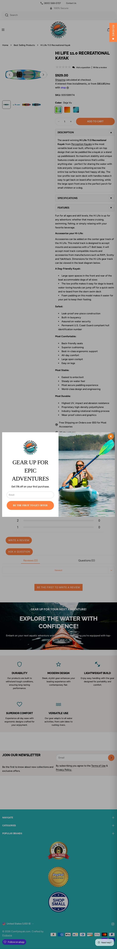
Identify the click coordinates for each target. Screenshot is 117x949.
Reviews (113, 30)
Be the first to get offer (30, 505)
